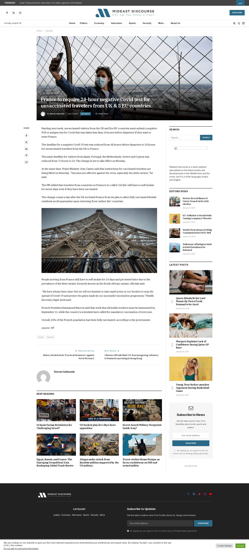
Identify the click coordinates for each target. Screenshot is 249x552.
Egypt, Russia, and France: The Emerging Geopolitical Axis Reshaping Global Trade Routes (55, 462)
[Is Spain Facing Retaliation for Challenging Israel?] (56, 410)
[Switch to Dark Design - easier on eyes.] (239, 23)
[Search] (234, 23)
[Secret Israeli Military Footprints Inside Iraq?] (142, 410)
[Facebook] (26, 135)
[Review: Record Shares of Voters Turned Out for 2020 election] (174, 201)
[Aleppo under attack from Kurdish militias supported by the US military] (99, 445)
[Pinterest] (26, 155)
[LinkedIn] (26, 149)
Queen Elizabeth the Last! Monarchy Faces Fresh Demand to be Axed (190, 301)
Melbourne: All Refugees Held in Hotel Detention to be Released (197, 247)
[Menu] (243, 23)
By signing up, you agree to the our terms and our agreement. (163, 531)
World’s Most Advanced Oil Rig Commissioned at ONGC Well (197, 231)
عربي (240, 3)
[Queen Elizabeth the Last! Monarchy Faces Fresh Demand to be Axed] (190, 282)
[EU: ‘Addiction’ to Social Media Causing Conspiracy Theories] (174, 219)
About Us (175, 23)
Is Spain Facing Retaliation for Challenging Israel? (54, 427)
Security (147, 23)
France (50, 337)
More (161, 23)
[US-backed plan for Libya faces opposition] (99, 410)
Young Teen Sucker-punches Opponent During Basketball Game (192, 387)
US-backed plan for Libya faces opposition (98, 427)
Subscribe (237, 13)
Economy (99, 23)
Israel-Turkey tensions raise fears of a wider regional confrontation (51, 3)
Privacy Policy (192, 453)
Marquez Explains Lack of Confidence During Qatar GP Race (192, 344)
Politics (83, 23)
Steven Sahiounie (57, 114)
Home (72, 23)
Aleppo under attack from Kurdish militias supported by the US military (99, 462)
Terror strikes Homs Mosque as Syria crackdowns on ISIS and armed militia (141, 462)
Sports (132, 23)
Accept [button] (240, 546)
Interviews (116, 23)
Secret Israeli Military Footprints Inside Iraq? (142, 427)
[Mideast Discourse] (124, 13)
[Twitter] (26, 142)
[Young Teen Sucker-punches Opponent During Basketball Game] (190, 369)
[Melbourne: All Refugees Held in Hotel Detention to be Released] (174, 247)
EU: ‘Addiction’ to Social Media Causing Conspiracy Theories (197, 217)
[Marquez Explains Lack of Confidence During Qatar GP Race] (190, 325)
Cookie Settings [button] (224, 546)
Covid (41, 337)
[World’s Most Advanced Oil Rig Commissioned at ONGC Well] (174, 233)
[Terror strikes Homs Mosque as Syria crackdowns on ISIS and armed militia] (142, 445)
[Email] (26, 162)
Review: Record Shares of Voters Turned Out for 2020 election (196, 201)
